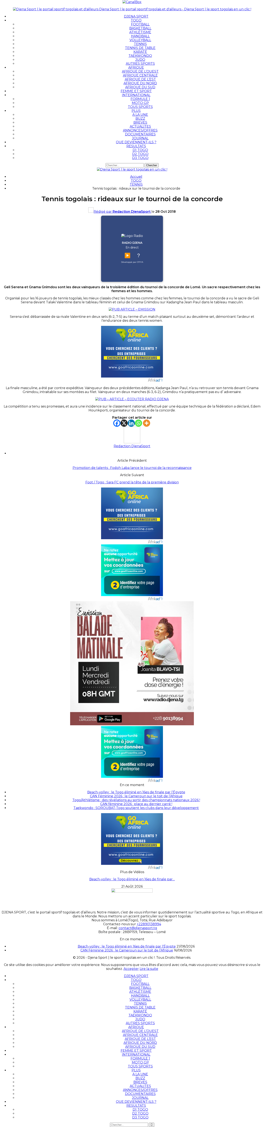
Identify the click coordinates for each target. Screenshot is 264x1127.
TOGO (136, 20)
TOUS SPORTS (140, 107)
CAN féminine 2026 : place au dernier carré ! (136, 804)
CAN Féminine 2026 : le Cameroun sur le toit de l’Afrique (136, 796)
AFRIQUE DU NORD (140, 83)
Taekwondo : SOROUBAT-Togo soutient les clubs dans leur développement (136, 808)
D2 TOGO (140, 154)
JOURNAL (140, 138)
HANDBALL (140, 36)
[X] (124, 423)
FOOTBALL (140, 24)
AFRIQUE (136, 67)
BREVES (140, 122)
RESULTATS (136, 146)
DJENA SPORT (136, 16)
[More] (146, 423)
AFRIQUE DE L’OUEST (140, 71)
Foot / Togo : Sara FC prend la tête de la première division (132, 482)
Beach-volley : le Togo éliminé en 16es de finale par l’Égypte (136, 792)
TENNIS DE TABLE (140, 48)
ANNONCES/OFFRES (140, 130)
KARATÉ (140, 52)
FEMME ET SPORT (136, 91)
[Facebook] (116, 423)
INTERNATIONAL (136, 95)
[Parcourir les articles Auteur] (132, 442)
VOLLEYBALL (140, 40)
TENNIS (140, 44)
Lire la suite (149, 969)
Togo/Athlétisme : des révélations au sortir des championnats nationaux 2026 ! (136, 800)
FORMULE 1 (140, 99)
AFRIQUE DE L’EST (140, 79)
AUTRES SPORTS (140, 64)
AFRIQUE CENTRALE (140, 75)
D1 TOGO (140, 150)
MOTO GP (140, 103)
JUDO (140, 60)
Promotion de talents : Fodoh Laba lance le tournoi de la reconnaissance (132, 468)
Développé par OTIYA (132, 262)
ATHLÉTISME (140, 32)
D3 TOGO (140, 158)
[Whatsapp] (138, 423)
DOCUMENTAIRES (140, 134)
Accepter (131, 969)
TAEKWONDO (140, 56)
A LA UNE (140, 115)
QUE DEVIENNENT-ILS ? (136, 142)
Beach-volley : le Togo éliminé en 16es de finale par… (132, 879)
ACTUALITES (140, 126)
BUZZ (140, 119)
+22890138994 (149, 924)
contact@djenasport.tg (138, 928)
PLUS (136, 111)
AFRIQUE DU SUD (140, 87)
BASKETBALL (140, 28)
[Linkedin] (131, 423)
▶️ (127, 255)
